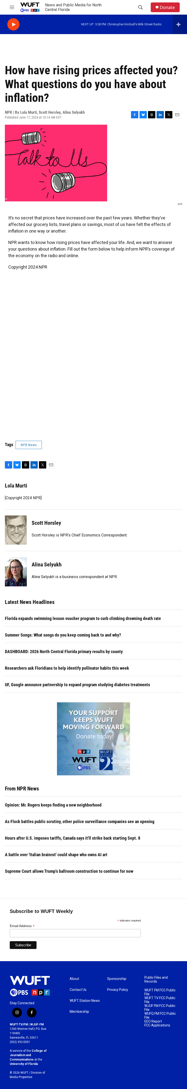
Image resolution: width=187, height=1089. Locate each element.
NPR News (29, 445)
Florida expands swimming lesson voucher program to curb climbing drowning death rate (83, 618)
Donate (167, 7)
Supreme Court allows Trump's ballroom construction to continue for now (69, 871)
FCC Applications (157, 1025)
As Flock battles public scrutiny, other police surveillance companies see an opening (79, 821)
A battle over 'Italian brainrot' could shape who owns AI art (56, 854)
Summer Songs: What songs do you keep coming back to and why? (63, 635)
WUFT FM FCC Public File (160, 992)
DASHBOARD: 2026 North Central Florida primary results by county (64, 651)
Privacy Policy (117, 990)
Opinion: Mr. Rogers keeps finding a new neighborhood (53, 804)
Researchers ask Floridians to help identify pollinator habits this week (67, 668)
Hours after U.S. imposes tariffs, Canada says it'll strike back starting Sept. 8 (72, 838)
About (74, 979)
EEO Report (153, 1021)
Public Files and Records (156, 979)
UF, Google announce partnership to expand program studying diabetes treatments (77, 684)
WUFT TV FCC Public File (159, 1000)
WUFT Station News (85, 1001)
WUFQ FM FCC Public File (160, 1015)
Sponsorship (116, 979)
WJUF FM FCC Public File (159, 1008)
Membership (79, 1012)
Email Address (22, 926)
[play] (13, 24)
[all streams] (180, 24)
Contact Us (78, 990)
